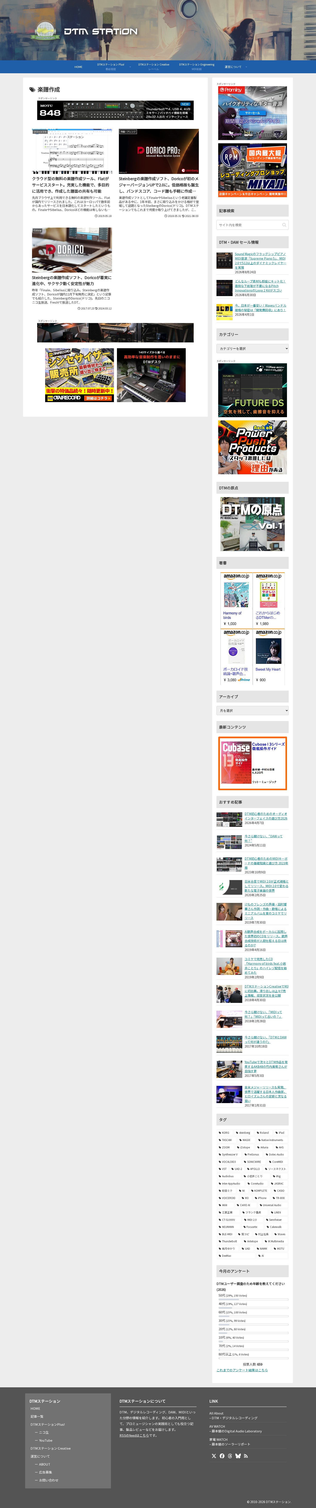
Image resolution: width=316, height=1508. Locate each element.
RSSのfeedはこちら (134, 1435)
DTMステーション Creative (51, 1448)
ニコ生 (44, 1432)
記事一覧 (37, 1416)
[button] (284, 224)
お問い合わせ (48, 1480)
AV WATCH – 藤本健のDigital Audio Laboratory (235, 1428)
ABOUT (44, 1464)
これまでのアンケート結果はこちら (242, 1370)
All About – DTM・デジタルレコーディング (233, 1415)
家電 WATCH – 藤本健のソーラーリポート (229, 1441)
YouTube (45, 1440)
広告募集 (45, 1472)
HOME (35, 1408)
